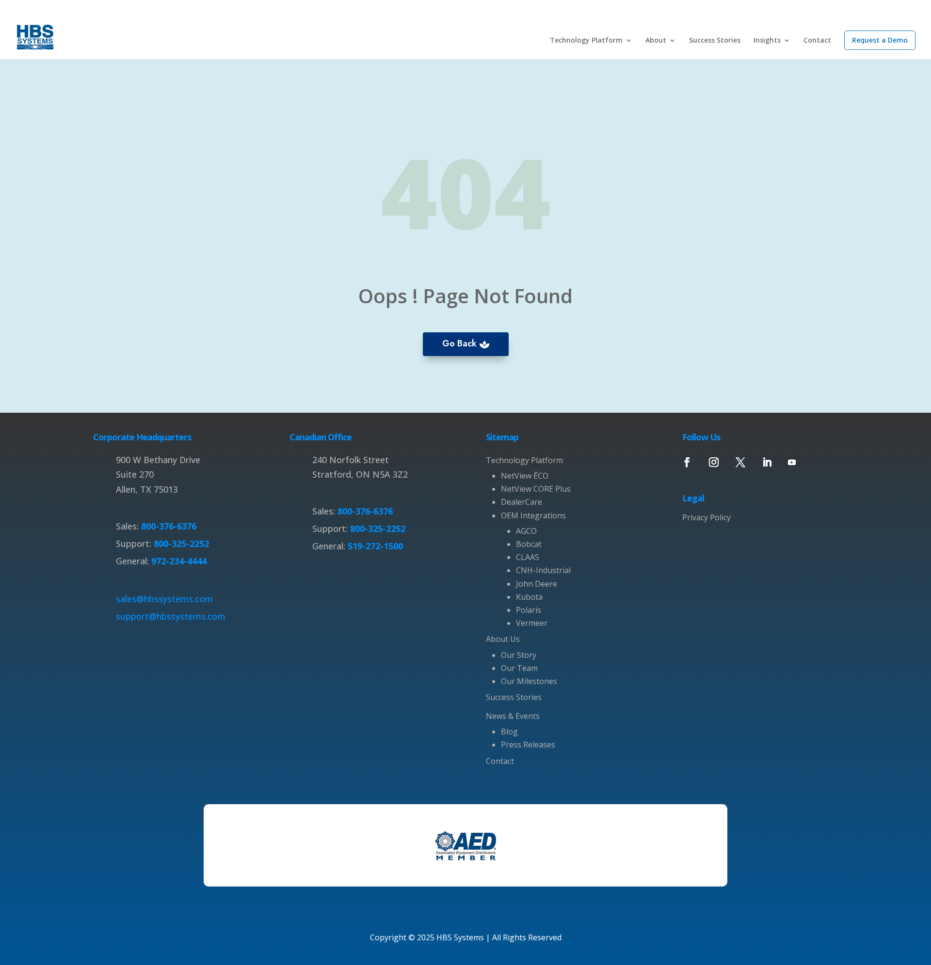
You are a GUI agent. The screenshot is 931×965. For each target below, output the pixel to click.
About (655, 41)
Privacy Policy (706, 517)
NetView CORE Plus (536, 488)
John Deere (536, 583)
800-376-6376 (168, 526)
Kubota (529, 596)
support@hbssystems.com (170, 616)
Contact (817, 41)
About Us (503, 639)
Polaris (528, 610)
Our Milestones (529, 681)
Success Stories (714, 41)
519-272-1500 (374, 546)
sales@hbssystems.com (164, 599)
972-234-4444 (178, 561)
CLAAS (527, 557)
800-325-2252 (180, 543)
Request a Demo (880, 40)
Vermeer (531, 623)
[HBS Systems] (35, 36)
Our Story (518, 655)
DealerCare (521, 502)
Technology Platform (586, 41)
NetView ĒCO (524, 475)
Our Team (519, 668)
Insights (767, 41)
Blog (509, 731)
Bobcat (529, 544)
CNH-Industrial (543, 570)
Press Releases (528, 744)
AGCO (526, 531)
